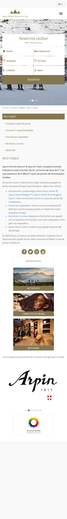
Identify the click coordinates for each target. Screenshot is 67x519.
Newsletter (35, 260)
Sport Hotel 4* (50, 191)
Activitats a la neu (15, 143)
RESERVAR (33, 79)
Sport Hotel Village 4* (20, 194)
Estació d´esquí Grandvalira (19, 130)
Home (22, 107)
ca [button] (59, 4)
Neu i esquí (10, 116)
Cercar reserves (34, 87)
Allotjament (15, 191)
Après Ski (10, 150)
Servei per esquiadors (20, 205)
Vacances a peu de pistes (18, 123)
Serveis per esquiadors (17, 136)
